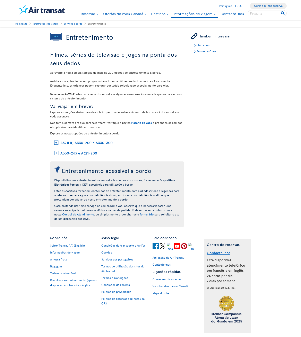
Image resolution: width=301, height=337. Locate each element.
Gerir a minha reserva (268, 6)
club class (203, 45)
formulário (147, 214)
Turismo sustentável (63, 273)
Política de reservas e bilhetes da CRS (123, 301)
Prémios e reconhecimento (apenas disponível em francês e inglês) (73, 282)
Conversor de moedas (167, 279)
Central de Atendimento (78, 214)
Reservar (87, 13)
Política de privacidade (116, 292)
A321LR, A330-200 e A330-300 (86, 142)
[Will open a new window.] (156, 246)
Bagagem (56, 266)
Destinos (157, 13)
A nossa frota (58, 259)
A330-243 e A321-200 (78, 153)
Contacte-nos (232, 13)
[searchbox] (267, 13)
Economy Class (206, 51)
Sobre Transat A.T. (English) (67, 245)
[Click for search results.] (283, 13)
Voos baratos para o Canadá (170, 286)
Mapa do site (161, 293)
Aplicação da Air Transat (168, 257)
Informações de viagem (192, 14)
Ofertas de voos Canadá (122, 13)
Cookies (106, 252)
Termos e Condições (114, 278)
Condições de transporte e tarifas (123, 245)
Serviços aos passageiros (117, 259)
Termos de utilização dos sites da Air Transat (122, 268)
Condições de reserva (115, 285)
